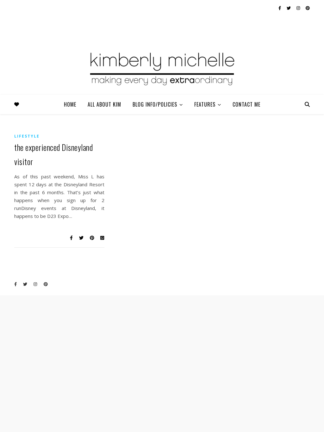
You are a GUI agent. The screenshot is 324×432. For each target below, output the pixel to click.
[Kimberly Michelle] (162, 68)
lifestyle (27, 136)
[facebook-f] (280, 8)
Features (204, 104)
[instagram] (298, 8)
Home (70, 104)
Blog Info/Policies (155, 104)
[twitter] (289, 8)
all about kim (104, 104)
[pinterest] (308, 8)
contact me (246, 104)
